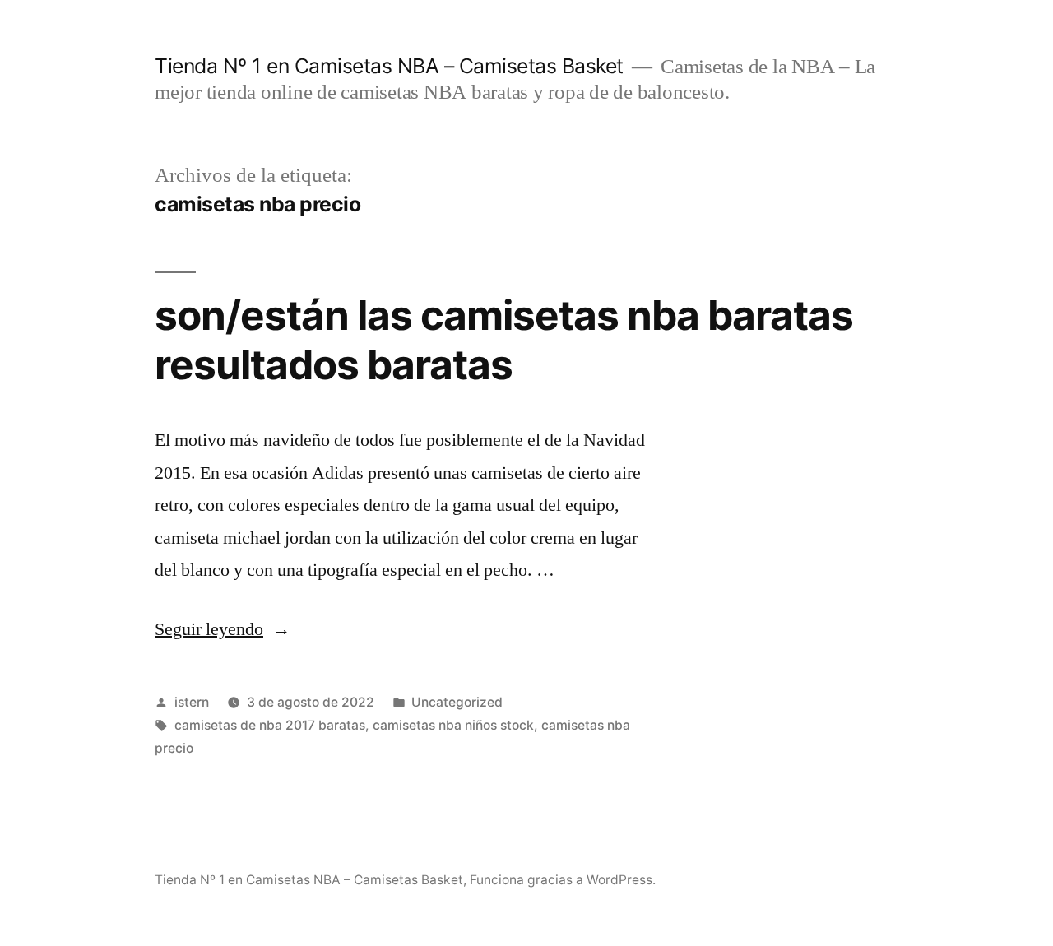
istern (191, 702)
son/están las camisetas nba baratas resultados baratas (504, 339)
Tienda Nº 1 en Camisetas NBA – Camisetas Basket (389, 65)
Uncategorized (457, 702)
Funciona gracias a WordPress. (563, 880)
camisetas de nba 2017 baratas (269, 725)
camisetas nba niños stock (453, 725)
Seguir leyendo (222, 629)
